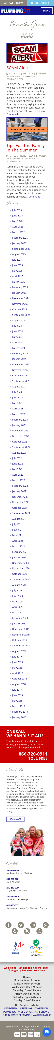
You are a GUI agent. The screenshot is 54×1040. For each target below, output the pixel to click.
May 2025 (17, 270)
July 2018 (17, 689)
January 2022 (19, 491)
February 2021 (20, 552)
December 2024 (20, 298)
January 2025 (19, 292)
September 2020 (21, 579)
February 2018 (20, 711)
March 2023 (18, 414)
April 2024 (17, 342)
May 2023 (17, 403)
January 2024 (19, 359)
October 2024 (19, 309)
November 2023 (21, 370)
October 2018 (19, 678)
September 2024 (21, 315)
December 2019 (20, 629)
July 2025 (17, 259)
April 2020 (17, 607)
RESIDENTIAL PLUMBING (18, 1008)
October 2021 (19, 507)
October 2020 (19, 573)
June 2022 (17, 463)
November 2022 (21, 436)
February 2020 (20, 618)
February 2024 (20, 353)
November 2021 (21, 502)
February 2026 (20, 237)
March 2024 (18, 348)
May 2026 (17, 221)
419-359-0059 (12, 905)
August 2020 (19, 585)
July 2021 (17, 524)
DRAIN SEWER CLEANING (17, 1015)
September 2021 (21, 513)
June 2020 (17, 596)
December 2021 (20, 496)
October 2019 (19, 640)
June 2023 (17, 397)
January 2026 (19, 243)
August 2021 (19, 518)
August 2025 (19, 254)
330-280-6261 (12, 879)
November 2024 (21, 303)
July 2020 (17, 590)
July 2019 (17, 656)
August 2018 (19, 684)
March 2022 (18, 480)
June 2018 (17, 695)
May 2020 (17, 601)
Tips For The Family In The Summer (25, 148)
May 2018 (17, 700)
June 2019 (17, 662)
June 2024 (17, 331)
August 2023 (19, 386)
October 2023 (19, 375)
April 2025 (17, 276)
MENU (48, 11)
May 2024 (17, 337)
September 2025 (21, 248)
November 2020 (21, 568)
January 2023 (19, 425)
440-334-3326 (12, 896)
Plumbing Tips (13, 161)
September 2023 (21, 381)
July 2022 (17, 458)
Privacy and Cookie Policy (35, 1028)
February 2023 (20, 419)
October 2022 (19, 441)
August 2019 (19, 651)
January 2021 (19, 557)
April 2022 (17, 474)
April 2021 (17, 540)
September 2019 (21, 645)
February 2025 (20, 287)
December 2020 (20, 563)
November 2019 (21, 634)
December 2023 (20, 364)
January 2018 (19, 717)
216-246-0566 (12, 887)
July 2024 (17, 325)
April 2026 (17, 226)
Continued (12, 114)
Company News (14, 79)
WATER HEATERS (42, 1015)
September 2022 (21, 447)
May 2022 (17, 469)
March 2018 (18, 706)
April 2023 (17, 408)
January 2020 (19, 623)
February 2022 (20, 485)
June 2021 (17, 530)
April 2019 (17, 673)
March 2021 (18, 546)
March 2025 (18, 281)
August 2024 (19, 320)
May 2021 (17, 535)
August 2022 (19, 452)
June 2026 (17, 215)
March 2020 (18, 612)
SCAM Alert (17, 67)
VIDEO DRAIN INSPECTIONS (33, 1011)
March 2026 (18, 232)
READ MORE (15, 819)
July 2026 (17, 210)
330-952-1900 (12, 870)
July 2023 (17, 392)
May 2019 (17, 667)
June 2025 (17, 265)
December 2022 (20, 430)
